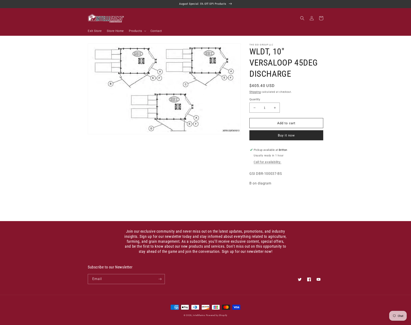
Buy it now (286, 135)
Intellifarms (199, 315)
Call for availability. (267, 162)
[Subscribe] (160, 279)
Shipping (255, 91)
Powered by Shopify (217, 315)
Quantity (254, 99)
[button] (137, 30)
